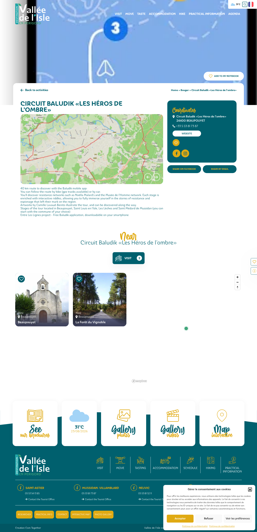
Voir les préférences (238, 518)
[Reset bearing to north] (237, 287)
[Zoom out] (237, 282)
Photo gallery (103, 514)
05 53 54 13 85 (32, 493)
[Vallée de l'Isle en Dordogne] (32, 13)
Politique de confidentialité (195, 526)
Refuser (208, 518)
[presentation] (148, 177)
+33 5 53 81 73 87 (187, 126)
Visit (118, 14)
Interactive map (81, 514)
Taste (141, 14)
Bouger (185, 90)
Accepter (180, 518)
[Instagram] (185, 153)
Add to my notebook (226, 76)
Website (187, 133)
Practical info (44, 514)
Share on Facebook (184, 169)
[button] (250, 489)
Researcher (24, 514)
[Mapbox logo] (139, 381)
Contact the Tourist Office (41, 499)
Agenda (234, 14)
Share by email (220, 169)
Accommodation (162, 14)
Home (174, 90)
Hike (182, 14)
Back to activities (36, 90)
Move (129, 14)
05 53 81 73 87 (89, 493)
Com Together (33, 527)
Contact (62, 514)
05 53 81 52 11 (145, 493)
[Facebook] (176, 153)
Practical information (207, 14)
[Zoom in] (237, 277)
